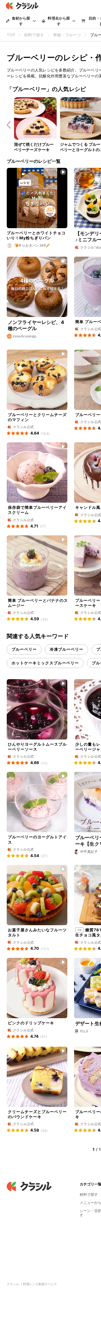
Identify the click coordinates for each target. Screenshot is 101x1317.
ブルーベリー (24, 649)
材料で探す (89, 1194)
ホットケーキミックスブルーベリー (45, 662)
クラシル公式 (90, 329)
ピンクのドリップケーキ (31, 1022)
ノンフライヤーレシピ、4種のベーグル (36, 325)
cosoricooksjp (24, 336)
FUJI (84, 1031)
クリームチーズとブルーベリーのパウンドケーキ (37, 1114)
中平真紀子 (89, 852)
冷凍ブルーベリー (66, 649)
